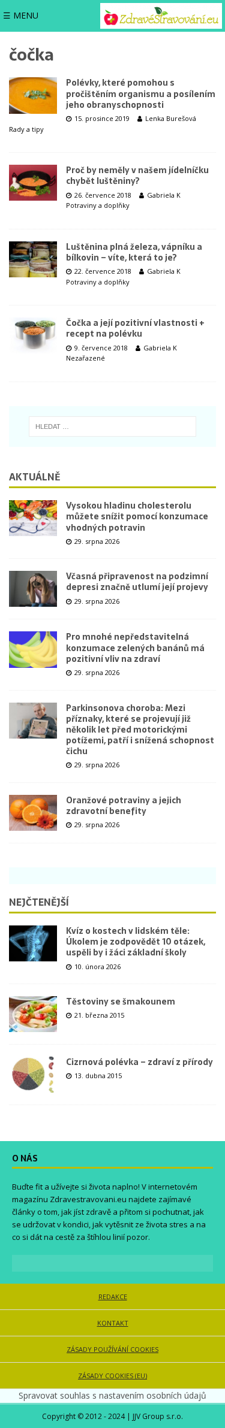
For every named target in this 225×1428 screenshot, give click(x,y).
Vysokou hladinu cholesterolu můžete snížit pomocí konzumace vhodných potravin (137, 516)
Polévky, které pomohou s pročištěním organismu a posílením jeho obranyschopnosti (140, 93)
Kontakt (112, 1322)
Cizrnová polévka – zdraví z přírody (139, 1062)
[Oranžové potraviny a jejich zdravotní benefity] (33, 813)
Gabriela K (164, 194)
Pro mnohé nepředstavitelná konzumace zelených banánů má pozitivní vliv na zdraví (135, 647)
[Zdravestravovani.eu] (161, 16)
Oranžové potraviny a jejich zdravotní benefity (123, 806)
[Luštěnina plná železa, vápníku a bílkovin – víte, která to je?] (33, 259)
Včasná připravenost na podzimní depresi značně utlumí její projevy (137, 582)
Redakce (112, 1296)
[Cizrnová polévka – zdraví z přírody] (33, 1075)
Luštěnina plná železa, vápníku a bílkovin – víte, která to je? (134, 252)
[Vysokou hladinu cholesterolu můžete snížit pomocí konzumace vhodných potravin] (33, 518)
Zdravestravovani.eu (88, 1199)
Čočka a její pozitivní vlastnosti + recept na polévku (135, 328)
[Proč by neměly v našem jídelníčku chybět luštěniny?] (33, 183)
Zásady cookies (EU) (112, 1375)
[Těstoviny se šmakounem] (33, 1014)
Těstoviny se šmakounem (120, 1001)
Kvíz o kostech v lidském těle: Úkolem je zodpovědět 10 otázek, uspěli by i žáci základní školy (135, 941)
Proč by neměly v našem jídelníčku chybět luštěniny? (137, 175)
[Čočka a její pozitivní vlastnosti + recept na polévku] (33, 335)
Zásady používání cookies (112, 1349)
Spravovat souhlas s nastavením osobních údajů (112, 1395)
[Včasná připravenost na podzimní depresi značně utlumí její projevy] (33, 589)
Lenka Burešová (170, 118)
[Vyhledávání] (112, 426)
